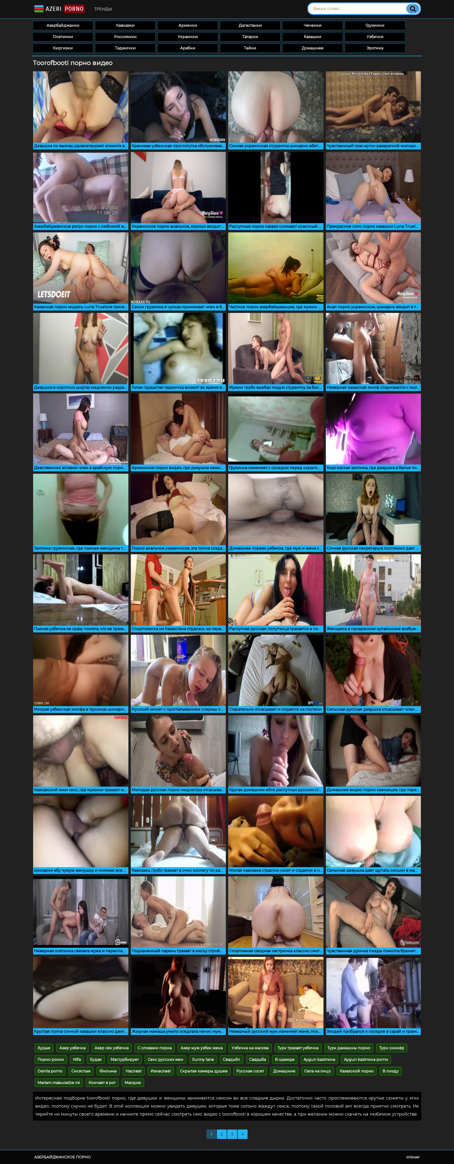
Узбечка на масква (250, 1048)
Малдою (133, 1082)
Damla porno (50, 1071)
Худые (44, 1048)
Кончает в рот (102, 1082)
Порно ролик (51, 1059)
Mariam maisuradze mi (59, 1082)
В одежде (285, 1059)
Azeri (64, 9)
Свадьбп (231, 1059)
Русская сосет (250, 1071)
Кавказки (125, 25)
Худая (96, 1059)
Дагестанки (250, 25)
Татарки (250, 36)
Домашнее (312, 48)
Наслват (134, 1071)
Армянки (188, 25)
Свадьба (257, 1059)
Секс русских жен (165, 1059)
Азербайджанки (63, 25)
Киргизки (63, 48)
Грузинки (375, 25)
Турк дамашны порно (348, 1048)
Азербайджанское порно (62, 1157)
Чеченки (313, 25)
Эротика (375, 48)
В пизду (391, 1071)
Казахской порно (357, 1071)
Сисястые (81, 1071)
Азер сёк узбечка (112, 1048)
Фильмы (108, 1071)
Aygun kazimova (319, 1059)
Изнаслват (161, 1071)
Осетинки (63, 36)
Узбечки (375, 36)
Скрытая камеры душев (203, 1071)
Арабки (187, 48)
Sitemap (413, 1157)
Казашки (312, 36)
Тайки (250, 48)
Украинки (188, 36)
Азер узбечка (72, 1048)
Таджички (125, 48)
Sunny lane (203, 1059)
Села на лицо (317, 1071)
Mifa (77, 1059)
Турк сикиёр (391, 1048)
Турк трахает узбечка (298, 1048)
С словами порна (155, 1048)
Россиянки (125, 36)
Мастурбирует (125, 1059)
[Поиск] (412, 8)
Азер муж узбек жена (202, 1048)
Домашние (284, 1071)
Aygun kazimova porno (366, 1059)
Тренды (103, 9)
